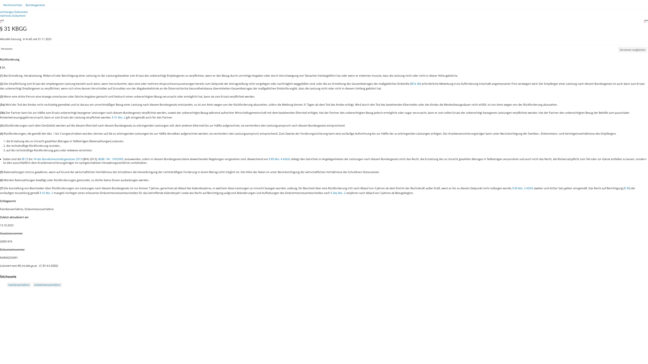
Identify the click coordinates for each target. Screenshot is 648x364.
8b (418, 84)
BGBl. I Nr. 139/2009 (110, 159)
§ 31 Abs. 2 (118, 117)
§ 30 (626, 188)
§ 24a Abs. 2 (338, 193)
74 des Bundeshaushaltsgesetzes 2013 (57, 159)
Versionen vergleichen (632, 49)
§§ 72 (25, 159)
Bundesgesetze (35, 5)
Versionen (6, 48)
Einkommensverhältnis (47, 284)
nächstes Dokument (13, 16)
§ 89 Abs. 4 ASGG (279, 159)
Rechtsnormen (12, 5)
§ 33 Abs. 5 (46, 193)
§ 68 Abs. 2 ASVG (522, 188)
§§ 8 (413, 84)
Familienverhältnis (18, 284)
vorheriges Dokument (14, 12)
